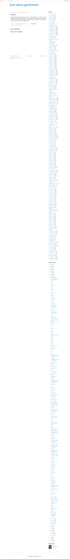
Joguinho (52, 294)
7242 (51, 353)
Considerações (53, 493)
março (52, 531)
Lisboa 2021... (52, 189)
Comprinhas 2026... (53, 75)
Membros (52, 418)
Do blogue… (52, 111)
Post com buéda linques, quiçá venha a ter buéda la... (55, 451)
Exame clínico (53, 387)
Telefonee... (52, 248)
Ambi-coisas (53, 390)
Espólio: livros (53, 435)
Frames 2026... (52, 175)
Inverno (52, 281)
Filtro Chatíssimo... (53, 167)
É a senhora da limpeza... (18, 25)
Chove (52, 385)
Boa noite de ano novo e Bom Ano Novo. (54, 279)
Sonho (52, 333)
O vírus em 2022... (53, 232)
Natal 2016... (52, 213)
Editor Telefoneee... (53, 138)
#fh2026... (51, 19)
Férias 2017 (51, 153)
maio (52, 528)
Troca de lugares (53, 371)
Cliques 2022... (52, 63)
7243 (51, 351)
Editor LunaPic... (52, 132)
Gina (54, 545)
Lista (51, 287)
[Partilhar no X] (33, 23)
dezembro (52, 277)
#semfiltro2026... (53, 34)
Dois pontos (53, 458)
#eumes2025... (52, 16)
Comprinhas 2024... (53, 72)
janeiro (52, 535)
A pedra (52, 284)
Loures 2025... (52, 200)
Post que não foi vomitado (53, 377)
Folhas (52, 330)
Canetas (52, 286)
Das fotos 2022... (53, 79)
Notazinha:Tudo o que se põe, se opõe (54, 417)
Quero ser (52, 490)
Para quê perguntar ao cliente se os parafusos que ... (54, 306)
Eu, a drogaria (53, 303)
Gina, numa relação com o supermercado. (55, 430)
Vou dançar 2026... (53, 259)
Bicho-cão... (52, 46)
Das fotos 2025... (53, 84)
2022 (51, 271)
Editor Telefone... (53, 135)
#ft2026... (51, 22)
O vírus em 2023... (53, 233)
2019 (51, 276)
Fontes (52, 475)
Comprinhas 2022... (53, 70)
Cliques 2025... (52, 67)
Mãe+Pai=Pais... (52, 205)
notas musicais (53, 310)
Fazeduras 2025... (53, 149)
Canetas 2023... (52, 47)
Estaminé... (51, 146)
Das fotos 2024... (53, 82)
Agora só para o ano (54, 345)
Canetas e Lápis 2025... (54, 50)
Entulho (52, 350)
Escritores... (52, 145)
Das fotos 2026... (53, 85)
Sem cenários (53, 407)
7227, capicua (53, 384)
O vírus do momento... (53, 228)
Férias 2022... (52, 160)
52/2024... (51, 36)
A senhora (52, 300)
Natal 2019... (52, 217)
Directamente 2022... (53, 99)
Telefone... (51, 247)
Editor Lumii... (52, 131)
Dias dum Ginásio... (53, 98)
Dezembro (52, 331)
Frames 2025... (52, 174)
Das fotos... (52, 86)
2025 (51, 266)
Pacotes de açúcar (54, 399)
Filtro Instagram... (53, 170)
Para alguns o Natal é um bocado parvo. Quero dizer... (54, 410)
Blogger (40, 556)
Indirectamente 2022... (53, 181)
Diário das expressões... (54, 93)
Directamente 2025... (53, 103)
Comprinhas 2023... (53, 71)
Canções (52, 297)
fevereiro (52, 533)
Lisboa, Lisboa (53, 348)
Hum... (52, 420)
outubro (52, 520)
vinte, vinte (52, 323)
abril (51, 530)
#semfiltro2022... (52, 29)
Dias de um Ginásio (54, 366)
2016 (51, 540)
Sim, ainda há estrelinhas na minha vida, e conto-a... (54, 359)
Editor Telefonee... (53, 136)
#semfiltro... (52, 25)
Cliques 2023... (52, 64)
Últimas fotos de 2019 (54, 322)
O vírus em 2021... (53, 231)
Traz (51, 495)
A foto (52, 325)
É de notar (52, 374)
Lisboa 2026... (52, 196)
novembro (52, 518)
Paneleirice (52, 448)
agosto (52, 523)
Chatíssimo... (52, 53)
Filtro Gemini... (52, 168)
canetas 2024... (52, 49)
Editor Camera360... (53, 127)
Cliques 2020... (52, 60)
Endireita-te (53, 320)
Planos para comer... (53, 241)
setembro (52, 522)
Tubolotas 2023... (53, 252)
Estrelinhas (52, 289)
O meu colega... (52, 227)
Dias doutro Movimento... (54, 95)
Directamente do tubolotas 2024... (53, 108)
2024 (51, 267)
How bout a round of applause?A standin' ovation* (54, 486)
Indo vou (52, 474)
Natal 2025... (52, 225)
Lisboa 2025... (52, 194)
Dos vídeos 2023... (53, 115)
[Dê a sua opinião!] (32, 23)
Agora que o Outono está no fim (54, 396)
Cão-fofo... (51, 52)
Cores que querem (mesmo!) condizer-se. (55, 318)
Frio (51, 283)
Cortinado (52, 365)
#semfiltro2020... (53, 26)
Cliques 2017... (52, 56)
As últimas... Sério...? (54, 292)
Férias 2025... (52, 164)
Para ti (52, 340)
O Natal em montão (54, 488)
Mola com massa (53, 512)
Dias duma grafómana (24, 5)
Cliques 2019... (52, 59)
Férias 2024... (52, 163)
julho (52, 525)
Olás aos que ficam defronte (54, 509)
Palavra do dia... (52, 235)
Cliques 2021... (52, 61)
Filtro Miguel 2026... (53, 171)
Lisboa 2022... (52, 190)
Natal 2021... (52, 220)
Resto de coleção (54, 362)
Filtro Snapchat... (52, 172)
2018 (51, 537)
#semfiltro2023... (52, 30)
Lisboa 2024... (52, 193)
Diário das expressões (54, 498)
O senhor (52, 302)
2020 (51, 274)
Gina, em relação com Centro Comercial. (54, 403)
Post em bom (53, 472)
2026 (51, 264)
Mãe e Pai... (51, 204)
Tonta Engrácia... (52, 251)
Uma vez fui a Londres (54, 455)
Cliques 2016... (52, 54)
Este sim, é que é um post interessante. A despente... (54, 446)
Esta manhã (53, 392)
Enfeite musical (53, 388)
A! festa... (51, 43)
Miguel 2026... (52, 207)
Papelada (52, 506)
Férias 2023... (52, 161)
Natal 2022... (52, 221)
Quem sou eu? (53, 368)
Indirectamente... (52, 185)
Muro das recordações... (54, 211)
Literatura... (52, 197)
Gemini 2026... (52, 178)
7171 (51, 492)
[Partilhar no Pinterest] (35, 23)
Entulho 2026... (52, 142)
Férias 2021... (52, 159)
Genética (52, 337)
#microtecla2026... (53, 23)
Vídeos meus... (52, 255)
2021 (51, 272)
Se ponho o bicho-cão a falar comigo (55, 313)
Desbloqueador (53, 482)
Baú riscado (53, 457)
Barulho (52, 370)
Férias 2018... (52, 154)
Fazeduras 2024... (53, 147)
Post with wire (53, 480)
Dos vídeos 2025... (53, 118)
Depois (52, 426)
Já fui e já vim (53, 477)
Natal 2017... (52, 214)
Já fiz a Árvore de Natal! (55, 443)
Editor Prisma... (52, 134)
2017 (51, 538)
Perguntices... (52, 236)
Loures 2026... (52, 201)
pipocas (52, 328)
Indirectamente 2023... (53, 183)
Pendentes (52, 427)
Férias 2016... (52, 152)
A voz (52, 326)
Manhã (52, 505)
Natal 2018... (52, 216)
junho (52, 527)
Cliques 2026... (52, 68)
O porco (52, 342)
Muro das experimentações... (53, 209)
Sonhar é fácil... (52, 244)
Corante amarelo (53, 393)
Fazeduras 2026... (53, 150)
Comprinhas (53, 467)
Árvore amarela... (52, 45)
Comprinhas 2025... (53, 74)
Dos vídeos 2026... (53, 119)
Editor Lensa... (52, 129)
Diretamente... (52, 109)
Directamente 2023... (53, 100)
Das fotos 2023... (53, 81)
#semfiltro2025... (53, 33)
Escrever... (51, 143)
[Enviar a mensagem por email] (31, 23)
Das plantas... (52, 88)
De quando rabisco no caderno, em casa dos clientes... (55, 356)
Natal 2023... (52, 223)
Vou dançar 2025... (53, 258)
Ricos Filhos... (52, 243)
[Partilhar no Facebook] (34, 23)
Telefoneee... (52, 250)
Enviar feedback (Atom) (18, 57)
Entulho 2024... (52, 139)
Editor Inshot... (52, 128)
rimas (51, 291)
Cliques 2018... (52, 57)
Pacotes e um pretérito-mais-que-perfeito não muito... (55, 441)
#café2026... (52, 15)
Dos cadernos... (52, 112)
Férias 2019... (52, 156)
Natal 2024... (52, 224)
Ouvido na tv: (53, 295)
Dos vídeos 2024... (53, 116)
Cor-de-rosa (53, 516)
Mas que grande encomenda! (53, 515)
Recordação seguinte (54, 454)
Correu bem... (52, 77)
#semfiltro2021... (52, 27)
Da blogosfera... (52, 78)
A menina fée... (52, 37)
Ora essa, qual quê (54, 373)
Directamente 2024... (53, 102)
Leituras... (51, 186)
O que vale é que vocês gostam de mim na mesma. (54, 432)
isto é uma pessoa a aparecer (54, 503)
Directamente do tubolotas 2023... (53, 106)
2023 (51, 269)
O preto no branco (54, 421)
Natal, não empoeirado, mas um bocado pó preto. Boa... (55, 381)
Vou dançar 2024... (53, 257)
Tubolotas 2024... (53, 254)
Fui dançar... (52, 177)
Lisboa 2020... (52, 187)
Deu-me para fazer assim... (54, 89)
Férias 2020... (52, 157)
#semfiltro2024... (53, 32)
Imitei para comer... (53, 179)
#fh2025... (51, 18)
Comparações (53, 438)
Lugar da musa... (52, 203)
